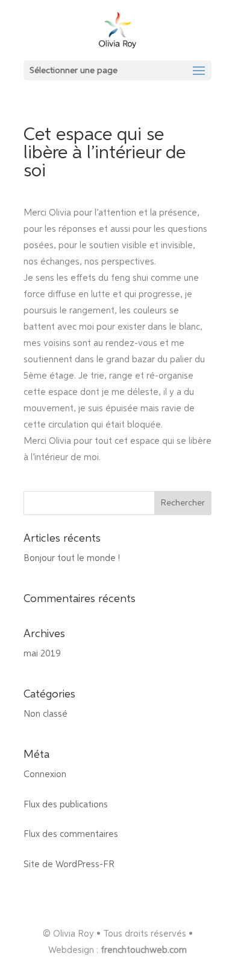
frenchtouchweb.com (144, 950)
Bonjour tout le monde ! (72, 558)
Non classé (45, 714)
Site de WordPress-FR (69, 864)
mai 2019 (42, 653)
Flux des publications (66, 804)
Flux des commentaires (71, 834)
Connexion (45, 774)
